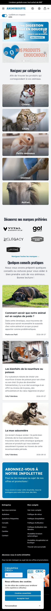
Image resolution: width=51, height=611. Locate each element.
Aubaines (5, 514)
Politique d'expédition (35, 519)
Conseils (5, 523)
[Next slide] (45, 32)
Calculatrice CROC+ (11, 569)
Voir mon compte (34, 510)
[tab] (24, 39)
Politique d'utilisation (35, 523)
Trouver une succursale (36, 547)
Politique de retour (34, 514)
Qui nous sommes (9, 510)
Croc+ (4, 527)
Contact (5, 536)
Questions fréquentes (10, 519)
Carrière (5, 531)
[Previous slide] (6, 32)
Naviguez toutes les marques (25, 256)
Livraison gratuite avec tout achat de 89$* (25, 2)
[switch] (4, 15)
